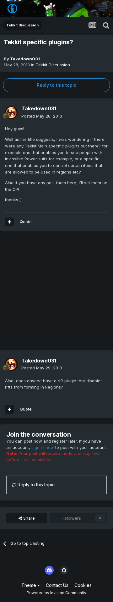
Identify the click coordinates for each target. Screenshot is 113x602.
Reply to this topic (56, 85)
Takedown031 (25, 58)
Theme (29, 585)
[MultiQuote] (9, 222)
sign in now (42, 447)
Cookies (83, 585)
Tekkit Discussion (53, 64)
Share (28, 518)
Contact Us (57, 585)
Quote (26, 221)
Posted (41, 116)
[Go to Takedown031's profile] (11, 112)
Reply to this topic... (36, 484)
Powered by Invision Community (56, 592)
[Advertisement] (56, 293)
